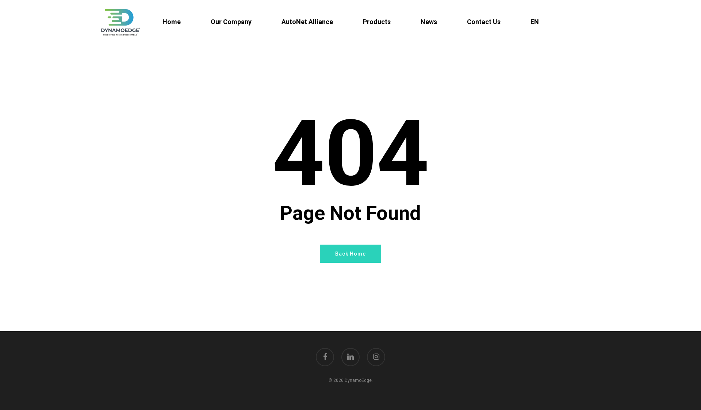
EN (534, 22)
